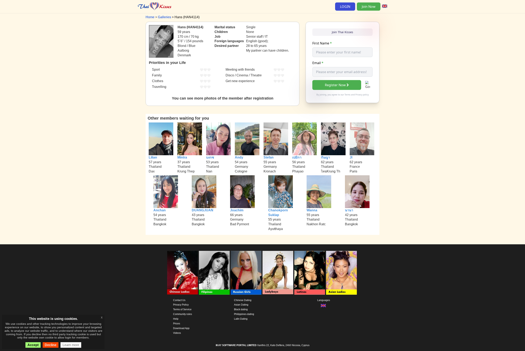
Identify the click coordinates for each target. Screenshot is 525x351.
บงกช (210, 157)
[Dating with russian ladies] (246, 273)
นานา (349, 210)
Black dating (241, 309)
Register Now (335, 85)
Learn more (71, 345)
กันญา (325, 157)
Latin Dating (241, 318)
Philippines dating (244, 314)
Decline (50, 345)
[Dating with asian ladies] (341, 273)
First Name (322, 43)
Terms (347, 94)
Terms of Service (182, 309)
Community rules (182, 314)
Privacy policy (362, 94)
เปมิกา (296, 157)
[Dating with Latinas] (309, 273)
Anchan (159, 210)
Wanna (312, 210)
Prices (176, 323)
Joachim (236, 210)
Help (175, 318)
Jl (351, 157)
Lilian (153, 157)
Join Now (368, 6)
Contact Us (179, 300)
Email (317, 63)
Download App (181, 328)
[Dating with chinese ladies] (182, 273)
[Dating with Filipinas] (214, 273)
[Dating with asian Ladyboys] (277, 273)
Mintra (182, 157)
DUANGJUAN (202, 210)
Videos (177, 333)
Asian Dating (241, 304)
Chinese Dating (242, 300)
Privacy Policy (181, 304)
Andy (239, 157)
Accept (33, 345)
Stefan (269, 157)
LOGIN (345, 6)
